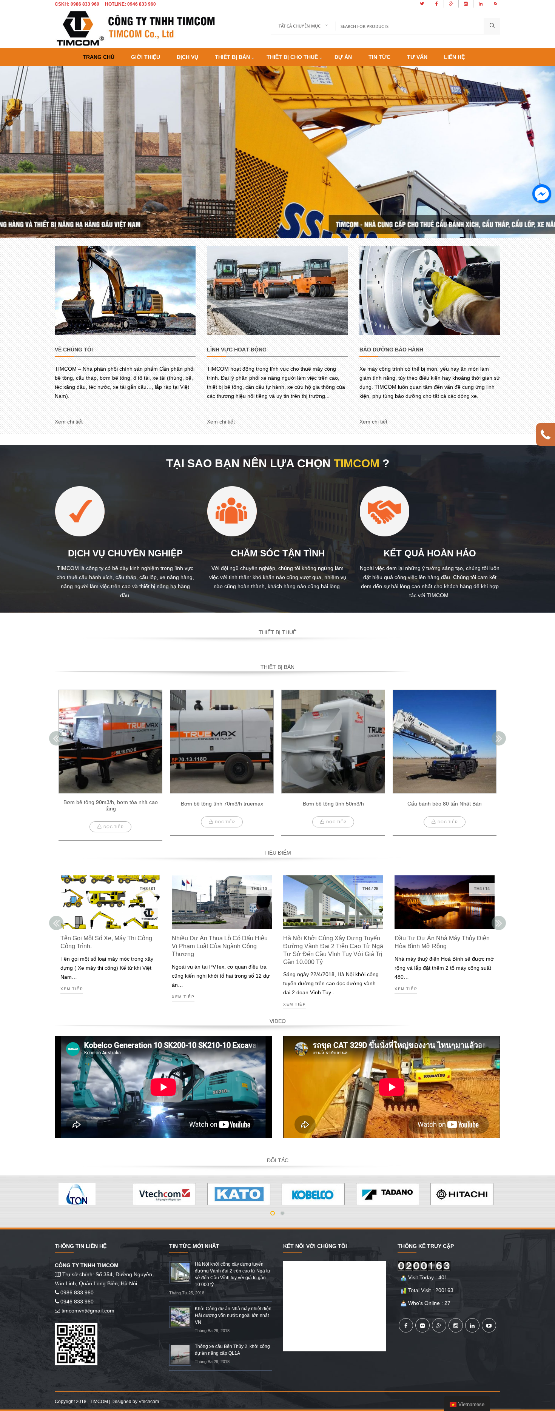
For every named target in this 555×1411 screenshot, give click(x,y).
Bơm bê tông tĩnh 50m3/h (333, 804)
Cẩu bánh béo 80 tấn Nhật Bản (444, 804)
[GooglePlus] (439, 1325)
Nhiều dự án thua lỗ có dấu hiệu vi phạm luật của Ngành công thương (220, 946)
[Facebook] (406, 1325)
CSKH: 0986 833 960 (77, 4)
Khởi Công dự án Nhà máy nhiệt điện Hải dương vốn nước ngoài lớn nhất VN (233, 1315)
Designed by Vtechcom (135, 1401)
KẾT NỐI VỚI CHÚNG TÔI (315, 1246)
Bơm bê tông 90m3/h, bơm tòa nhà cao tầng (110, 805)
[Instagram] (456, 1325)
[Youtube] (489, 1325)
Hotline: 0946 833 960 (130, 4)
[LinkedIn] (472, 1325)
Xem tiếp (71, 989)
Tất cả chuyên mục (300, 26)
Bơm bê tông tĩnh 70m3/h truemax (222, 804)
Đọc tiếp (113, 827)
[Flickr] (422, 1325)
